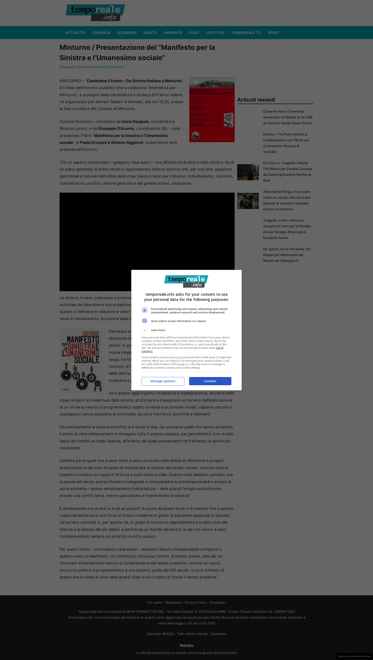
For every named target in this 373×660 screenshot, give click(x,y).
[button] (186, 330)
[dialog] (186, 330)
